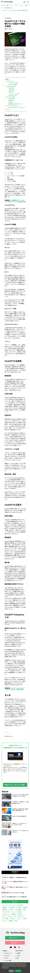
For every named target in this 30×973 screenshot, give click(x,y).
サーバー (4, 920)
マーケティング (6, 914)
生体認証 (11, 920)
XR (14, 905)
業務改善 (4, 907)
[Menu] (27, 2)
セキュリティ (21, 916)
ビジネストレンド (9, 736)
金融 (24, 909)
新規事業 (13, 914)
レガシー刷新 (5, 918)
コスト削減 (18, 912)
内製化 (24, 918)
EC (13, 912)
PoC (15, 916)
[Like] (11, 947)
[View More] (15, 877)
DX (6, 905)
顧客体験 (4, 909)
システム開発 (18, 909)
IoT (10, 905)
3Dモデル (13, 918)
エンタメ (11, 909)
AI (6, 732)
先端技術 (25, 907)
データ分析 (18, 907)
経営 (16, 920)
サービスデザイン (6, 912)
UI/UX (10, 916)
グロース (4, 916)
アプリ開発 (11, 907)
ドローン (19, 918)
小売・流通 (19, 905)
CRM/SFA (20, 914)
